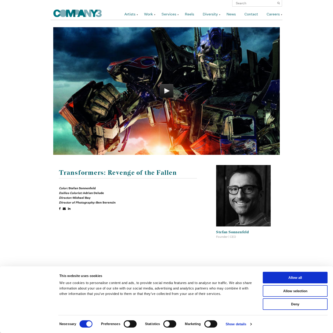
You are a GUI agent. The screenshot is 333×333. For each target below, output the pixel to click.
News (231, 14)
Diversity (210, 14)
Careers (273, 14)
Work (148, 14)
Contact (251, 14)
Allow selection (295, 291)
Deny (295, 304)
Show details (236, 324)
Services (169, 14)
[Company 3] (77, 12)
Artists (129, 14)
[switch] (130, 324)
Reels (189, 14)
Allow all (295, 278)
